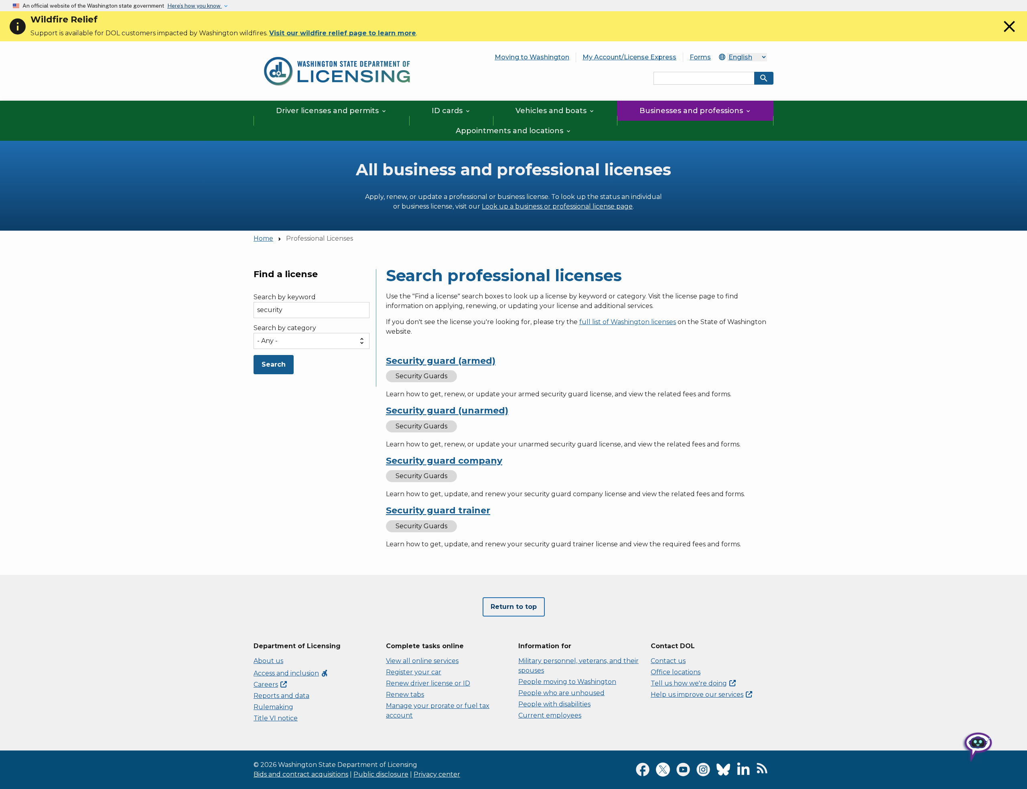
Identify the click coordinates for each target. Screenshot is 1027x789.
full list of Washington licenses (627, 322)
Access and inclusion (291, 673)
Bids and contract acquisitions (301, 774)
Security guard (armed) (440, 360)
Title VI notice (276, 718)
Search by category (285, 328)
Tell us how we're (689, 683)
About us (268, 661)
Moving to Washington (532, 57)
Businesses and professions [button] (695, 110)
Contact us (668, 661)
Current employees (549, 715)
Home (263, 238)
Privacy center (437, 774)
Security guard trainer (438, 510)
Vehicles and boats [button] (555, 110)
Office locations (675, 672)
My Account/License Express (629, 57)
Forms (700, 57)
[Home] (337, 52)
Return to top (514, 607)
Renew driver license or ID (428, 683)
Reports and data (281, 696)
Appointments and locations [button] (514, 130)
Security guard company (444, 460)
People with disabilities (554, 704)
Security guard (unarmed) (447, 410)
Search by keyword (285, 297)
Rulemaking (273, 707)
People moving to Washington (567, 682)
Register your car (413, 672)
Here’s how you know (194, 5)
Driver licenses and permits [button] (331, 110)
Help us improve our (697, 694)
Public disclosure (380, 774)
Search (274, 364)
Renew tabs (405, 694)
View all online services (422, 661)
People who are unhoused (561, 693)
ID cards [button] (451, 110)
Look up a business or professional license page (557, 206)
